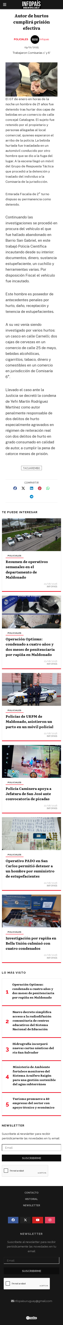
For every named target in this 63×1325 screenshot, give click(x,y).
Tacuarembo (31, 468)
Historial (31, 1199)
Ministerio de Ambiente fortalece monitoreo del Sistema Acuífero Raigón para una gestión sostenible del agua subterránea (34, 1075)
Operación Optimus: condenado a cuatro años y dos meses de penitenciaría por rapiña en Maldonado (30, 646)
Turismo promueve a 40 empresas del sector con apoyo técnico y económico (33, 1103)
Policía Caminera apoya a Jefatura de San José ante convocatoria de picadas (28, 793)
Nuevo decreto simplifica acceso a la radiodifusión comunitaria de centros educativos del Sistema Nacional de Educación (32, 1020)
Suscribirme (31, 1158)
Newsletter (13, 1125)
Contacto (31, 1192)
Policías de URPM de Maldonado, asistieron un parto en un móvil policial (29, 721)
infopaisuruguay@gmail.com (33, 1301)
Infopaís (44, 39)
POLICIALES (21, 39)
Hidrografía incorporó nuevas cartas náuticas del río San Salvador (33, 1048)
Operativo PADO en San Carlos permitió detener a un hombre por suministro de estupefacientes (30, 868)
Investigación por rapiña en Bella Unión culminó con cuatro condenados (31, 943)
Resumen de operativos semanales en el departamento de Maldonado (27, 569)
